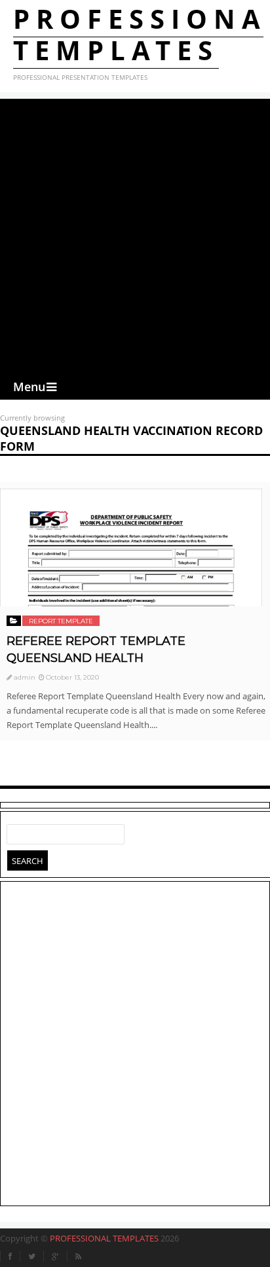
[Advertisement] (135, 233)
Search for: (17, 831)
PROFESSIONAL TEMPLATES (104, 1238)
